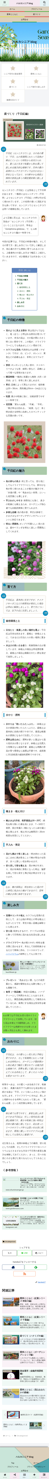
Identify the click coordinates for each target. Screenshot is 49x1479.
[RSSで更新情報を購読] (24, 1273)
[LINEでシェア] (8, 985)
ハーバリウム (12, 954)
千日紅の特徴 (22, 276)
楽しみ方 (20, 302)
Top (12, 1463)
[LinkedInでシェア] (30, 985)
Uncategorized (10, 1242)
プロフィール (12, 1467)
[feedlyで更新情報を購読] (36, 1267)
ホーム (36, 1463)
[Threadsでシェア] (19, 978)
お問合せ (24, 1471)
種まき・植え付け (26, 295)
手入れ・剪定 (24, 298)
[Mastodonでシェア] (19, 971)
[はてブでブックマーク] (41, 978)
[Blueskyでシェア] (30, 971)
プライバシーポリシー (36, 1467)
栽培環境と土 (24, 287)
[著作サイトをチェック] (13, 1267)
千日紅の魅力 (22, 280)
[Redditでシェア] (30, 978)
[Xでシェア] (8, 971)
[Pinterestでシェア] (19, 985)
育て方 (20, 283)
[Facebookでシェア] (8, 978)
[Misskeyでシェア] (41, 971)
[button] (39, 1253)
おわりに (20, 306)
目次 (21, 270)
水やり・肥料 (24, 291)
